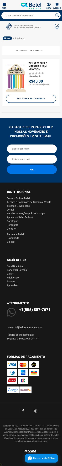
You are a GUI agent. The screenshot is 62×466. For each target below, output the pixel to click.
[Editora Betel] (31, 4)
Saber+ (11, 281)
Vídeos (10, 242)
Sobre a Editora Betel (18, 198)
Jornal (10, 209)
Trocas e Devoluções (18, 206)
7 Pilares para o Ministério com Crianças (38, 66)
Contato (11, 228)
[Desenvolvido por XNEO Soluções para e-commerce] (31, 451)
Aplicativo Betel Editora (20, 217)
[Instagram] (37, 410)
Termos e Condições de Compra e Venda (29, 202)
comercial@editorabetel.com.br (24, 327)
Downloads (13, 238)
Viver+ (10, 274)
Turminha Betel (15, 234)
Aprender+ (12, 285)
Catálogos (12, 221)
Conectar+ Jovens (17, 270)
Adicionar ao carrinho (31, 98)
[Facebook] (24, 410)
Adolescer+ (13, 277)
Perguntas (12, 225)
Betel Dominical (15, 266)
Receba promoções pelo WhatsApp (26, 213)
